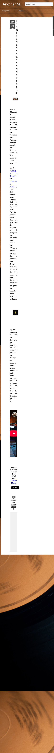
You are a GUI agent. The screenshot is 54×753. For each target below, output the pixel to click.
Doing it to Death (13, 173)
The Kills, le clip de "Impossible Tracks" (16, 57)
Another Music (13, 481)
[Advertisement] (31, 61)
